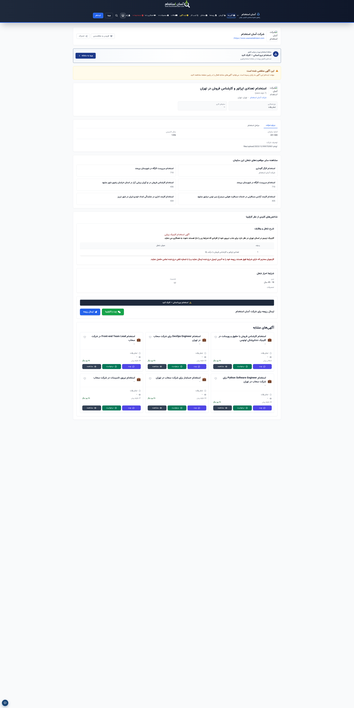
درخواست (240, 366)
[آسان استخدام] (177, 4)
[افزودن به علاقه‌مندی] (215, 337)
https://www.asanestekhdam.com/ (248, 38)
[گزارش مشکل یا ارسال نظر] (5, 703)
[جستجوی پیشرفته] (117, 15)
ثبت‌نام (98, 15)
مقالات (173, 15)
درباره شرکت (270, 125)
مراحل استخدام (253, 125)
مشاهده (221, 366)
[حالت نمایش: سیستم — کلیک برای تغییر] (123, 15)
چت (260, 366)
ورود (109, 15)
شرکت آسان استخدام (258, 97)
